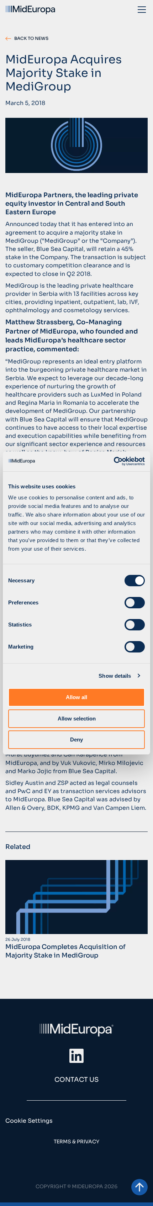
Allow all (76, 697)
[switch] (135, 602)
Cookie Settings (29, 1120)
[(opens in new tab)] (76, 1055)
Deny (76, 739)
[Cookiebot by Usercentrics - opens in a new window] (114, 461)
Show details (115, 676)
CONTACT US (76, 1080)
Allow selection (77, 718)
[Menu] (142, 9)
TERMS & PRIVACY (76, 1141)
